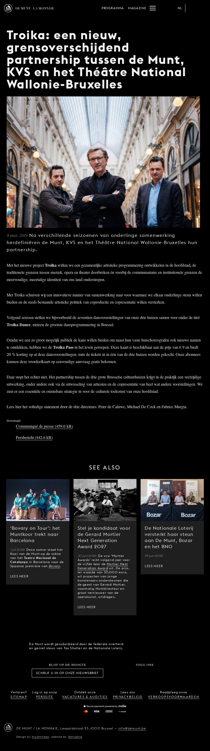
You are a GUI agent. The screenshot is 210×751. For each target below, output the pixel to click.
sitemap (18, 697)
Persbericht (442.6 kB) (34, 437)
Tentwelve (75, 736)
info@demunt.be (132, 728)
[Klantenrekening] (191, 8)
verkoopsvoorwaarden (174, 697)
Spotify (162, 673)
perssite (45, 697)
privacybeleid (128, 697)
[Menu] (153, 8)
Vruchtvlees (40, 736)
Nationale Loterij (163, 646)
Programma (113, 8)
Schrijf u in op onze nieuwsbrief (67, 673)
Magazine (137, 8)
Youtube (150, 673)
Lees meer (19, 576)
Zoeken (202, 8)
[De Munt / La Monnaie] (8, 727)
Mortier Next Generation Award (103, 566)
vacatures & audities (85, 697)
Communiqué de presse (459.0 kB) (44, 426)
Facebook (116, 673)
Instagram (128, 673)
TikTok (139, 673)
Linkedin (173, 673)
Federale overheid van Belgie (135, 645)
